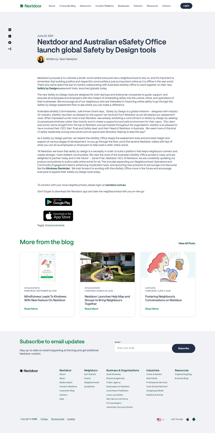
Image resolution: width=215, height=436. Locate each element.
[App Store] (187, 419)
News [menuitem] (62, 378)
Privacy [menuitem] (44, 419)
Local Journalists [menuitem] (114, 395)
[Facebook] (10, 42)
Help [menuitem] (62, 399)
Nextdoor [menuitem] (66, 370)
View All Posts (186, 243)
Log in (186, 5)
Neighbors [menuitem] (91, 370)
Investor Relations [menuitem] (105, 5)
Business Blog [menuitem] (181, 378)
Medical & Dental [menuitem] (154, 395)
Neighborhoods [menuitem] (91, 382)
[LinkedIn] (10, 30)
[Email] (10, 49)
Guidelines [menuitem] (89, 386)
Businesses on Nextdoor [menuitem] (118, 386)
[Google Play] (193, 419)
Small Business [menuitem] (113, 374)
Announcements (54, 225)
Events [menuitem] (87, 378)
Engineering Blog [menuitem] (183, 374)
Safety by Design (47, 88)
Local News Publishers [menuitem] (117, 390)
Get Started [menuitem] (90, 374)
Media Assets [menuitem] (66, 382)
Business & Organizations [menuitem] (122, 370)
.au (115, 184)
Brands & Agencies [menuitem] (115, 378)
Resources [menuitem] (152, 5)
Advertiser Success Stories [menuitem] (119, 407)
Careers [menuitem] (166, 5)
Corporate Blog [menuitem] (67, 5)
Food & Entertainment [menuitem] (157, 386)
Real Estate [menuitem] (151, 378)
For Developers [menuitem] (113, 403)
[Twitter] (10, 36)
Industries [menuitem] (152, 370)
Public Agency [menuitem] (113, 382)
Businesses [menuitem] (123, 5)
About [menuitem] (52, 5)
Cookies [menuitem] (71, 419)
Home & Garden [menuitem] (154, 374)
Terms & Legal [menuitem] (57, 419)
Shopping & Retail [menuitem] (155, 390)
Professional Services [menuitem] (156, 382)
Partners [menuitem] (138, 5)
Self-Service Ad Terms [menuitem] (117, 399)
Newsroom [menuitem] (85, 5)
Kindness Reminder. (58, 168)
